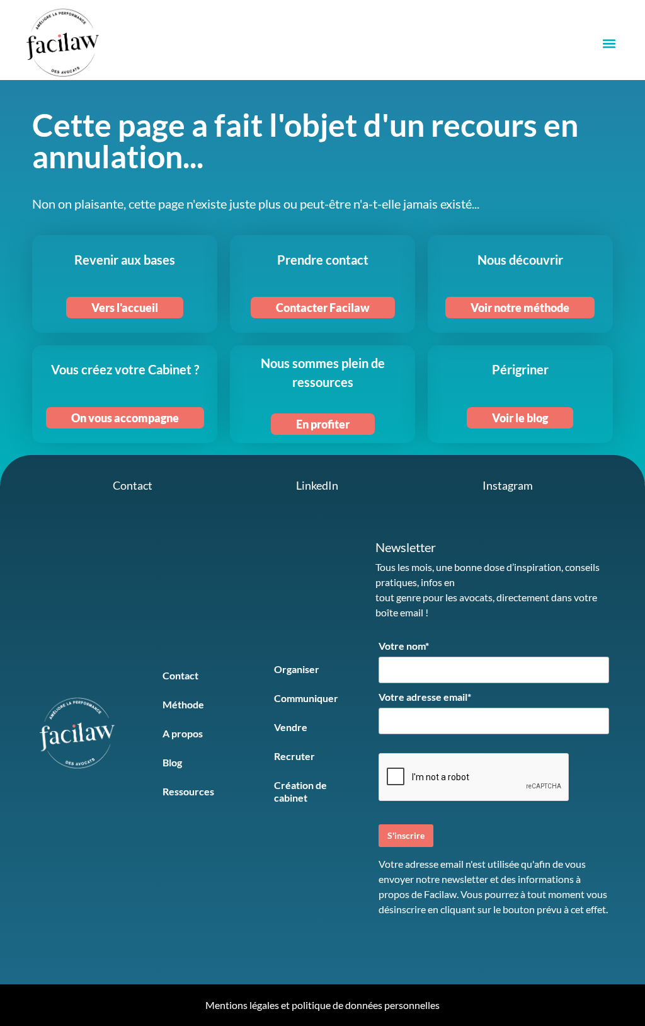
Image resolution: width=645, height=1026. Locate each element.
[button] (608, 43)
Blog (172, 762)
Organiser (296, 669)
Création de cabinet (300, 791)
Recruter (294, 756)
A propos (183, 733)
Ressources (188, 791)
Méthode (183, 704)
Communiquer (306, 698)
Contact (180, 675)
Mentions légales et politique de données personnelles (322, 1005)
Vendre (290, 727)
